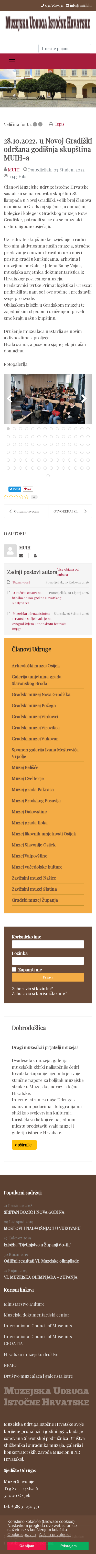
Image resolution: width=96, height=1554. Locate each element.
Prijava (48, 977)
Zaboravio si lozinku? (32, 988)
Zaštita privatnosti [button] (55, 1534)
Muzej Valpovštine (29, 855)
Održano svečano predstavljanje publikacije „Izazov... (31, 511)
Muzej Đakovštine (29, 811)
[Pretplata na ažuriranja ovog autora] (21, 555)
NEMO (10, 1365)
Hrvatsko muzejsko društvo (31, 1354)
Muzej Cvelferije (28, 778)
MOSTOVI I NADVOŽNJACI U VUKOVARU (42, 1228)
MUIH (14, 169)
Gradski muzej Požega (34, 705)
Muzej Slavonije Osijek (34, 844)
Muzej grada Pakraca (33, 789)
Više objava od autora (68, 572)
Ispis (60, 124)
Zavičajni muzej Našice (34, 878)
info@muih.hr (81, 5)
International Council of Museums (38, 1325)
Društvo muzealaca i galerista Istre (38, 1376)
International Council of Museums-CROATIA (39, 1339)
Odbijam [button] (26, 1546)
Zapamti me (30, 969)
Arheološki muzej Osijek (36, 665)
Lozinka (20, 953)
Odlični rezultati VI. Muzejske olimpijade (41, 1261)
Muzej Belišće (25, 767)
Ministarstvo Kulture (24, 1304)
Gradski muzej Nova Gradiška (41, 694)
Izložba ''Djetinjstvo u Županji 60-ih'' (37, 1244)
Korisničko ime (26, 936)
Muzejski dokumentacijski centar (36, 1315)
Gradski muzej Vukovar (35, 738)
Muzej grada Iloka (30, 822)
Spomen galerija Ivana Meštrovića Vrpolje (45, 753)
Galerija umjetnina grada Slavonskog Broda (36, 680)
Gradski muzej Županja (35, 900)
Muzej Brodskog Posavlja (36, 800)
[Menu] (12, 61)
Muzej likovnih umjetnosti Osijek (44, 833)
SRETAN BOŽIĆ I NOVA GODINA (34, 1212)
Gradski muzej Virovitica (36, 727)
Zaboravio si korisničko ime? (39, 993)
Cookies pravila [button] (21, 1534)
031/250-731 (54, 5)
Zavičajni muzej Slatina (34, 889)
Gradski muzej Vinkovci (35, 716)
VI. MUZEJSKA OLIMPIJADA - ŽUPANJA (40, 1277)
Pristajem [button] (68, 1546)
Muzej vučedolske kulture (37, 867)
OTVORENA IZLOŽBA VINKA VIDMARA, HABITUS (73, 511)
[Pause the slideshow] (80, 88)
